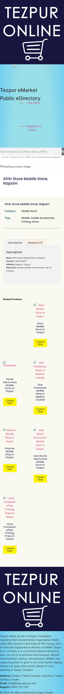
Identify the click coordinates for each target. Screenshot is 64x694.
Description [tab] (15, 243)
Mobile (25, 218)
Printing (26, 221)
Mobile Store (17, 157)
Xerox (35, 221)
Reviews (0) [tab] (35, 243)
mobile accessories (42, 218)
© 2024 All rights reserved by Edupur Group (26, 692)
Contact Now (40, 343)
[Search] (63, 151)
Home (5, 157)
